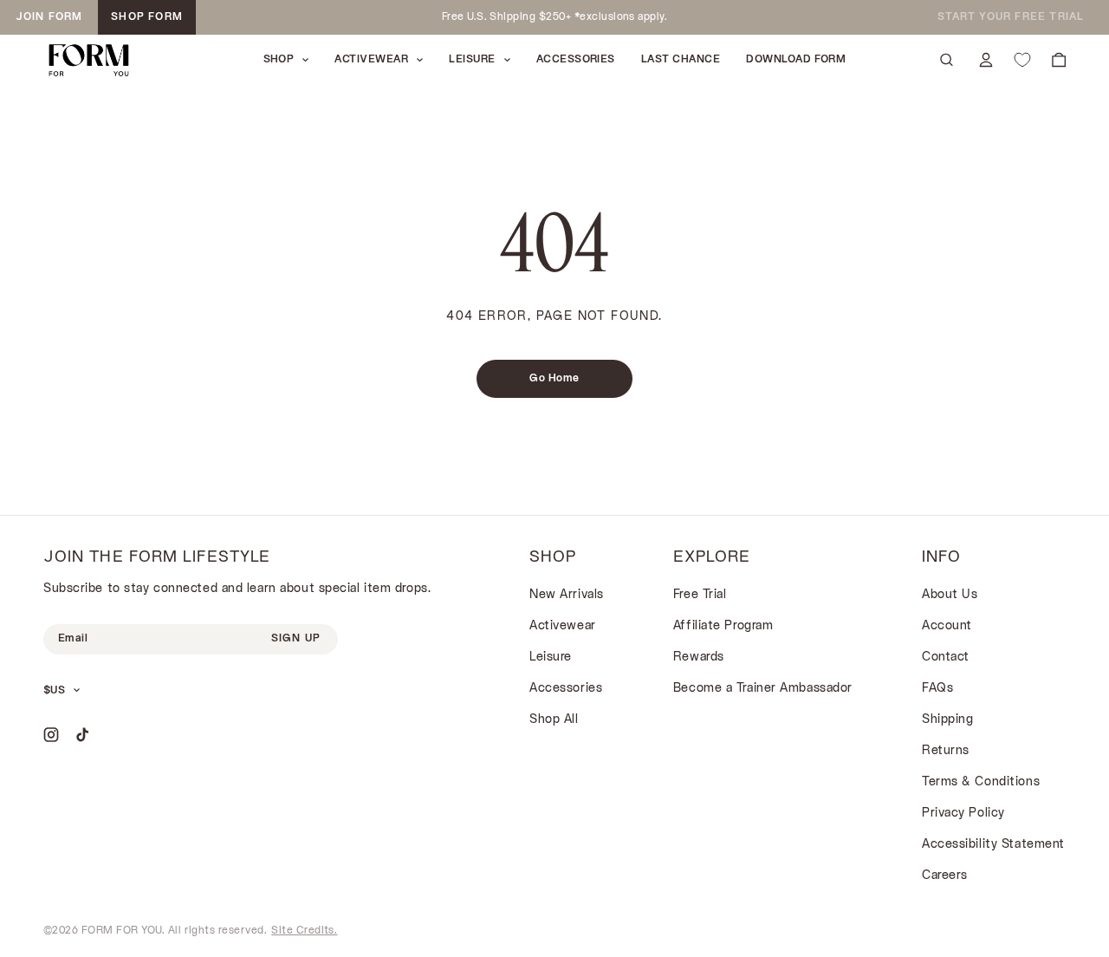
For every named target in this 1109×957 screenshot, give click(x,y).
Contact (946, 657)
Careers (945, 876)
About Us (949, 595)
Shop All (553, 720)
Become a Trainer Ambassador (763, 688)
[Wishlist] (1022, 60)
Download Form (796, 60)
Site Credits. (304, 931)
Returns (946, 751)
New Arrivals (566, 595)
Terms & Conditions (981, 782)
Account (947, 626)
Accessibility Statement (993, 844)
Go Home (554, 379)
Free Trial (700, 595)
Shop (279, 60)
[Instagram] (51, 734)
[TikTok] (82, 734)
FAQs (937, 688)
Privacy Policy (963, 813)
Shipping (947, 720)
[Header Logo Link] (88, 60)
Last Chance (680, 60)
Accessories (575, 60)
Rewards (698, 657)
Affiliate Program (723, 626)
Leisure (550, 657)
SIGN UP (296, 639)
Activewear (562, 626)
